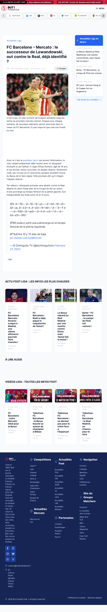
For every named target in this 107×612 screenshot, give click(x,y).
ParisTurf (83, 507)
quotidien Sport (30, 160)
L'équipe (83, 469)
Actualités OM (59, 477)
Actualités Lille (59, 501)
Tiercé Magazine (84, 527)
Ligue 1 (33, 466)
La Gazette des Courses (85, 512)
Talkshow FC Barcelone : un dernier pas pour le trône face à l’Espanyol (64, 422)
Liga (10, 259)
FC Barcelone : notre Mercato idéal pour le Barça (13, 420)
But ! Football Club (19, 69)
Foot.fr (57, 537)
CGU (82, 479)
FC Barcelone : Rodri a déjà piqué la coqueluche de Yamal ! (39, 319)
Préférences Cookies (77, 598)
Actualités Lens (59, 495)
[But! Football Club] (10, 8)
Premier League (33, 473)
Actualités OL (59, 489)
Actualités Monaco (59, 507)
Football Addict (58, 532)
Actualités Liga (14, 40)
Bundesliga (34, 482)
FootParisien (60, 527)
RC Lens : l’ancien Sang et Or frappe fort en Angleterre (88, 88)
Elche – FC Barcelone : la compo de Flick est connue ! (89, 73)
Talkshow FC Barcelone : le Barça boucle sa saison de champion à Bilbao (38, 422)
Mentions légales (83, 473)
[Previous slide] (3, 15)
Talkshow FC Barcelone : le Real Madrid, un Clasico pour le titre (87, 424)
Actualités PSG (59, 470)
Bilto (81, 523)
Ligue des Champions (35, 486)
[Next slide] (103, 15)
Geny (82, 532)
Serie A (33, 479)
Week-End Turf (84, 518)
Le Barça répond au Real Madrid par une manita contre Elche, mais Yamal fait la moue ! (63, 326)
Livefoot (58, 524)
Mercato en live (35, 520)
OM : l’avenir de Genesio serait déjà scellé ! (73, 2)
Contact (83, 466)
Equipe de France (34, 499)
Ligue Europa (33, 492)
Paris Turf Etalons (84, 537)
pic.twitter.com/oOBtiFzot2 (26, 237)
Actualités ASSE (59, 483)
